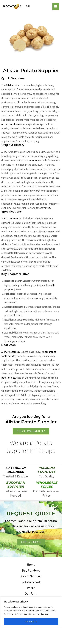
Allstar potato (13, 85)
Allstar (20, 102)
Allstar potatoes (10, 124)
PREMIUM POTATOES (46, 470)
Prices (31, 588)
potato (8, 315)
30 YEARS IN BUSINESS (15, 470)
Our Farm (31, 594)
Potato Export (31, 582)
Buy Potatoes (31, 570)
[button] (31, 431)
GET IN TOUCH (31, 542)
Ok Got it (31, 621)
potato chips (8, 377)
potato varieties (29, 160)
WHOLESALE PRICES (46, 484)
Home (31, 565)
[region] (31, 612)
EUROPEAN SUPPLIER (15, 484)
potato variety (43, 208)
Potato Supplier (31, 576)
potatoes (44, 111)
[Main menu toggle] (55, 6)
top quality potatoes (30, 531)
